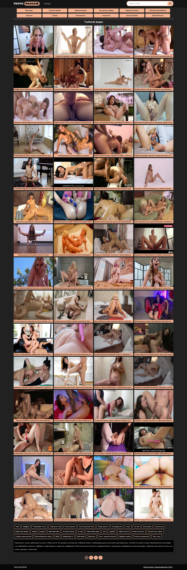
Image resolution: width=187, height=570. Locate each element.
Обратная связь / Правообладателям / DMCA (157, 567)
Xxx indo (136, 527)
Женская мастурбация (158, 10)
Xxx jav (127, 527)
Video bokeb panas (93, 531)
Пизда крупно (103, 527)
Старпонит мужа (56, 527)
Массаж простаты (132, 10)
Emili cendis (81, 536)
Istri (104, 531)
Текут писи (156, 536)
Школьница (159, 527)
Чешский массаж (81, 10)
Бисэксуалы (147, 527)
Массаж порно (20, 567)
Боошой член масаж (155, 531)
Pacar (17, 527)
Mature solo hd (124, 531)
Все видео (29, 10)
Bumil (57, 536)
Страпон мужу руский (23, 536)
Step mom (91, 536)
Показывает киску (39, 527)
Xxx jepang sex (117, 527)
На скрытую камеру (106, 10)
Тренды (47, 4)
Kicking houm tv (68, 536)
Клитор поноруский (141, 536)
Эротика (29, 15)
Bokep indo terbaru (21, 531)
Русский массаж (55, 10)
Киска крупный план (86, 527)
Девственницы (157, 15)
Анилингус (106, 15)
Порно (26, 3)
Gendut (34, 531)
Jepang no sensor (125, 536)
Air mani (80, 531)
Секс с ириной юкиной (107, 536)
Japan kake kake (53, 531)
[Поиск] (170, 4)
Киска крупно (70, 527)
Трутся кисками (132, 15)
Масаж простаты (138, 531)
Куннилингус (80, 15)
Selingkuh (26, 527)
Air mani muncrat (68, 531)
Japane (42, 531)
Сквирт (55, 15)
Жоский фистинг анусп (43, 536)
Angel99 (112, 531)
